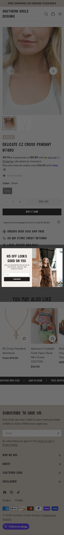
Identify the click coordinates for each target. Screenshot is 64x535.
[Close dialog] (60, 250)
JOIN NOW (16, 279)
